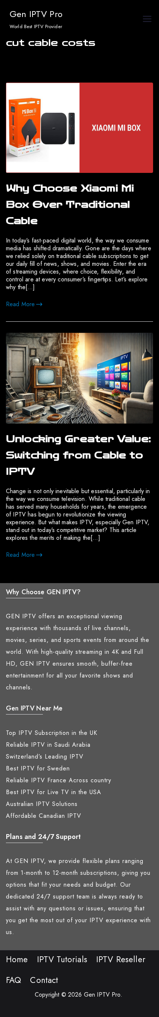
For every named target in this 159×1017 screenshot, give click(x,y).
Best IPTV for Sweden (38, 768)
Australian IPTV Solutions (42, 804)
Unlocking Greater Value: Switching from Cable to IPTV (78, 455)
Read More (20, 304)
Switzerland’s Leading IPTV (45, 756)
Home (17, 959)
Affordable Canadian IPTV (43, 816)
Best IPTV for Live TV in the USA (53, 792)
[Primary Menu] (147, 20)
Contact (44, 980)
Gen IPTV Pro (36, 13)
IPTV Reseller (120, 959)
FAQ (13, 980)
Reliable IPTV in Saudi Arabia (48, 744)
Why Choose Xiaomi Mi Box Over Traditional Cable (70, 205)
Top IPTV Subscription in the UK (51, 733)
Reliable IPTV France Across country (58, 780)
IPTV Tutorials (62, 959)
